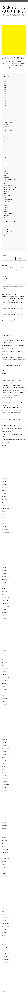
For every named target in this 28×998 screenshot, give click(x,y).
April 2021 (4, 520)
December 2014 (5, 638)
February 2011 (5, 775)
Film (5, 161)
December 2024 (5, 484)
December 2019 (5, 547)
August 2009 (5, 828)
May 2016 (4, 588)
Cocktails (6, 140)
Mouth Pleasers (7, 191)
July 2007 (4, 902)
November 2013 (5, 677)
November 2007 (5, 891)
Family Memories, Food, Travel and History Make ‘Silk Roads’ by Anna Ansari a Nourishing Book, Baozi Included (13, 286)
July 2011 (4, 760)
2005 (5, 117)
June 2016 (4, 585)
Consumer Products (8, 57)
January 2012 (5, 742)
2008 (5, 111)
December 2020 (5, 532)
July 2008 (4, 867)
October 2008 (5, 858)
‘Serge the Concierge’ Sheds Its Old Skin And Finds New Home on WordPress (13, 340)
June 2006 (4, 941)
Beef (5, 132)
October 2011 (5, 751)
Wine (5, 248)
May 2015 (4, 624)
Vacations (16, 58)
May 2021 (4, 517)
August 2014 (5, 650)
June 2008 (4, 870)
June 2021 (4, 514)
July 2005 (4, 974)
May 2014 (4, 659)
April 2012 (4, 733)
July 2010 (4, 796)
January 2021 (5, 529)
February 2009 (5, 846)
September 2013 (5, 683)
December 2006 (5, 923)
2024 (5, 83)
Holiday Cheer (7, 177)
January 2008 (5, 885)
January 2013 (5, 707)
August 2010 (5, 793)
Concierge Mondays (8, 142)
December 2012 (5, 710)
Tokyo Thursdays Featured (9, 231)
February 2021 (5, 526)
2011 (5, 105)
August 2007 (5, 899)
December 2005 (5, 959)
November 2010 (5, 784)
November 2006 (5, 926)
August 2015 (4, 615)
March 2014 (4, 665)
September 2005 (5, 968)
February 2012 (5, 739)
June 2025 (4, 466)
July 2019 (4, 549)
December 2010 (5, 781)
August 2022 (5, 490)
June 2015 (4, 621)
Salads (5, 211)
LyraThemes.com (9, 993)
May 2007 (4, 908)
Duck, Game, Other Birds (9, 153)
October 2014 (5, 644)
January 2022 (5, 505)
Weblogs (24, 58)
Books (5, 134)
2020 (5, 89)
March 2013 (4, 701)
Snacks (5, 217)
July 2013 (4, 689)
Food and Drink (7, 165)
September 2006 (6, 932)
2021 (5, 87)
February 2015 (5, 633)
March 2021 (4, 523)
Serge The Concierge (14, 9)
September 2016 (5, 576)
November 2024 (5, 487)
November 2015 (5, 606)
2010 (5, 107)
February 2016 (5, 597)
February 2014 (5, 668)
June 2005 (4, 977)
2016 (5, 95)
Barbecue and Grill (8, 130)
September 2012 (5, 719)
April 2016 (4, 591)
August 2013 (4, 686)
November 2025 (5, 455)
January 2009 (5, 849)
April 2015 (4, 627)
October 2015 (5, 609)
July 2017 (4, 558)
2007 (5, 113)
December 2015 (5, 603)
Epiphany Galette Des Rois (9, 157)
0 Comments (19, 61)
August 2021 (4, 511)
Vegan (5, 240)
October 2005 (5, 965)
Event (5, 159)
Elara (3, 991)
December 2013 (5, 674)
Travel (12, 58)
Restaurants (6, 207)
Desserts (6, 151)
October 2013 (5, 680)
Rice (5, 209)
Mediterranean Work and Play (10, 187)
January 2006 (5, 956)
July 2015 (4, 618)
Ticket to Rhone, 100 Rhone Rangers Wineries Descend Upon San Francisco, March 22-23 (13, 302)
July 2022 (4, 493)
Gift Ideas (6, 167)
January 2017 (5, 567)
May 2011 (4, 766)
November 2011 (5, 748)
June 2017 (4, 561)
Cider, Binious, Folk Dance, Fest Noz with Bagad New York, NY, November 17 (13, 365)
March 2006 (5, 950)
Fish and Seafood (7, 163)
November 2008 (5, 855)
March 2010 (4, 807)
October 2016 (5, 573)
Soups (5, 219)
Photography (7, 201)
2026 (5, 79)
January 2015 (5, 635)
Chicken (5, 136)
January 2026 (5, 449)
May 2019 (4, 552)
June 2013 (4, 692)
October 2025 (5, 458)
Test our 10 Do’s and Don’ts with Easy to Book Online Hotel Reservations (14, 66)
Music (5, 193)
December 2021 (5, 508)
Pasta (5, 197)
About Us (4, 373)
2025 (5, 81)
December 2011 (5, 745)
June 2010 (4, 799)
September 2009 (6, 825)
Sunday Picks (6, 225)
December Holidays (8, 149)
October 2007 (5, 893)
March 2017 (4, 564)
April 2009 (4, 840)
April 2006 (4, 947)
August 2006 (5, 935)
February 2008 (5, 882)
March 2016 (4, 594)
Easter (5, 155)
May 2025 (4, 469)
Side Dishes (6, 215)
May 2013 (4, 695)
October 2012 (5, 716)
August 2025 (5, 461)
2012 (5, 103)
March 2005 (4, 985)
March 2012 (4, 736)
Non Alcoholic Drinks (8, 195)
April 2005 (4, 982)
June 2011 (4, 763)
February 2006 (5, 953)
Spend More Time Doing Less (10, 221)
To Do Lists (9, 58)
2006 (5, 115)
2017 (5, 93)
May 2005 (4, 979)
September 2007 (5, 896)
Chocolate (6, 138)
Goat (5, 171)
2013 (5, 101)
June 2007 (4, 905)
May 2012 (4, 730)
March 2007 (4, 914)
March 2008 (5, 879)
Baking (5, 128)
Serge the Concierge (11, 61)
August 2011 (4, 757)
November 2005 (5, 962)
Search (4, 255)
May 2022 (4, 496)
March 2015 (4, 630)
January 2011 (5, 778)
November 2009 (5, 819)
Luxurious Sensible (8, 185)
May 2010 (4, 802)
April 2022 (4, 499)
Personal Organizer (16, 57)
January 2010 (5, 813)
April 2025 (4, 472)
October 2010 (5, 787)
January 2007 (5, 920)
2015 (5, 97)
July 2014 (4, 653)
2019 (5, 91)
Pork (5, 203)
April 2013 (4, 698)
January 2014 (5, 671)
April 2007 (4, 911)
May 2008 (4, 873)
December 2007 (5, 888)
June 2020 (4, 544)
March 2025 (4, 475)
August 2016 (5, 579)
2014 (5, 99)
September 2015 (5, 612)
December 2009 (5, 816)
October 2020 (5, 538)
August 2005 (5, 971)
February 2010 (5, 810)
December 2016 (5, 570)
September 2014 (5, 647)
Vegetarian (6, 242)
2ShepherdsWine (5, 307)
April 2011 (4, 769)
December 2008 (5, 852)
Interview (6, 181)
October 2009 (5, 822)
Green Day (6, 173)
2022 (5, 85)
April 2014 (4, 662)
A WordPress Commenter (7, 296)
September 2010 (5, 790)
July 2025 (4, 463)
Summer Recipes (7, 223)
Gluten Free (6, 169)
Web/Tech (20, 58)
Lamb (5, 183)
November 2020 (5, 535)
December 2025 (5, 452)
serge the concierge (6, 301)
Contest (5, 147)
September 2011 (5, 754)
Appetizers (6, 126)
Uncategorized (7, 235)
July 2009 (4, 831)
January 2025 (5, 481)
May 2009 (4, 837)
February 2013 (5, 704)
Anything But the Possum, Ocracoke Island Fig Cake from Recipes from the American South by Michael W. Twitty (13, 278)
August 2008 (5, 864)
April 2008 (4, 876)
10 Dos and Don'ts (7, 124)
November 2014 (5, 641)
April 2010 (4, 805)
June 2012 (4, 727)
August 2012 (4, 721)
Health (5, 175)
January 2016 (5, 600)
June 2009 (4, 834)
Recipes (5, 205)
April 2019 (4, 555)
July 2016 (4, 582)
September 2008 (6, 861)
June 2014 (4, 656)
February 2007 (5, 917)
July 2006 (4, 938)
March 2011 (4, 772)
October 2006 (5, 929)
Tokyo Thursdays (7, 229)
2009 (5, 109)
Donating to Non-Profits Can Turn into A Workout (12, 282)
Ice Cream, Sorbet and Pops (10, 179)
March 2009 (5, 843)
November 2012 (5, 713)
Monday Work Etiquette (9, 189)
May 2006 (4, 944)
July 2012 (4, 724)
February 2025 (5, 478)
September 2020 (5, 541)
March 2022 (4, 502)
